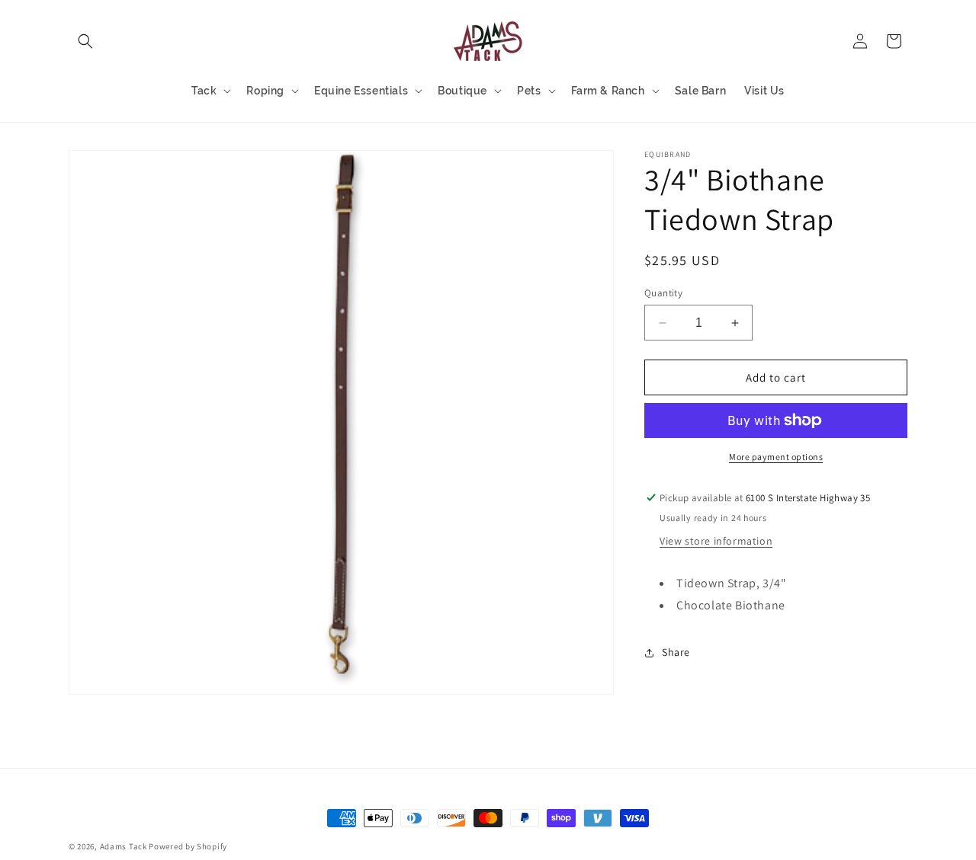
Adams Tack (123, 846)
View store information (716, 541)
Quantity (663, 292)
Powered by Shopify (188, 846)
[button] (85, 41)
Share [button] (676, 652)
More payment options (776, 456)
